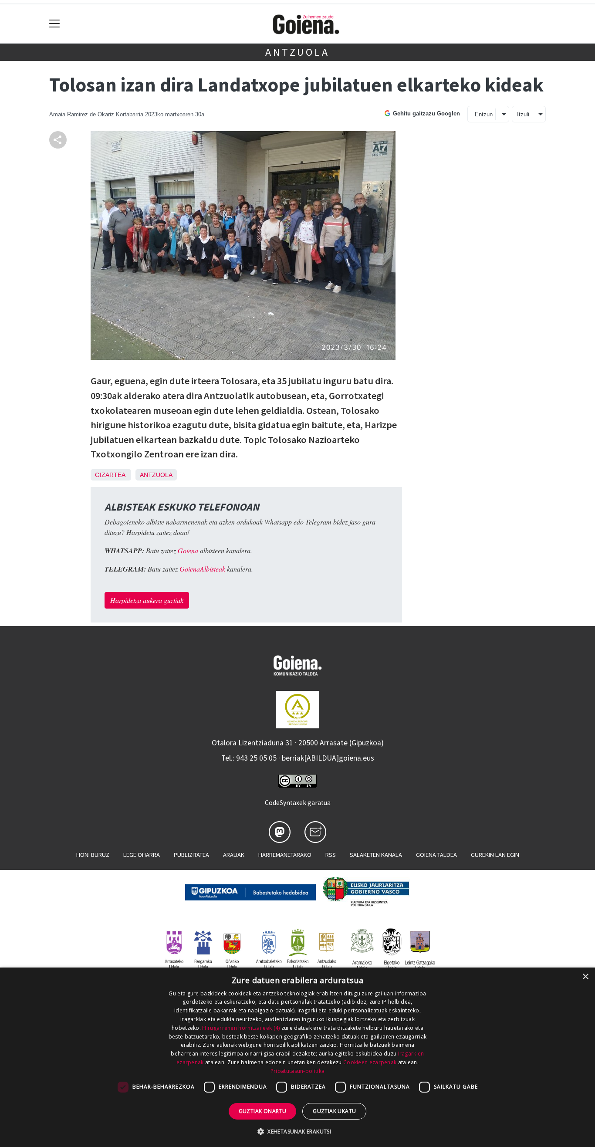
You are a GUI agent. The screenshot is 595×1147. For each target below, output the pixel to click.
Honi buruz (92, 855)
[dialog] (297, 1057)
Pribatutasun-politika (297, 1071)
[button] (297, 1131)
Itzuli (523, 114)
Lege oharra (141, 855)
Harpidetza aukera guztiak (146, 600)
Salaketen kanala (376, 855)
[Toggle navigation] (54, 23)
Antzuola (297, 52)
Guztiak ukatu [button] (334, 1111)
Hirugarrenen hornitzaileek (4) (241, 1028)
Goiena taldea (436, 855)
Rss (330, 855)
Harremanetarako (284, 855)
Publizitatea (191, 855)
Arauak (233, 855)
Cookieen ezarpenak (369, 1062)
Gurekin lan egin (495, 855)
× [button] (585, 977)
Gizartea (110, 474)
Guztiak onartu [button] (263, 1111)
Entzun (484, 114)
